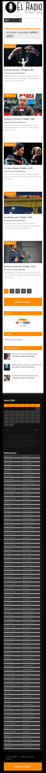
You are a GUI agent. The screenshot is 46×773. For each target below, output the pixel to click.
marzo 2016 (27, 646)
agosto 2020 (8, 735)
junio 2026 (7, 464)
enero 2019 (26, 514)
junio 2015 (26, 681)
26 (22, 421)
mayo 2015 (26, 685)
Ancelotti (7, 436)
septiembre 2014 (28, 716)
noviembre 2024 (9, 537)
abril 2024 (7, 565)
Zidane (19, 447)
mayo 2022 (8, 654)
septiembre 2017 (28, 576)
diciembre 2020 (9, 720)
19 (22, 418)
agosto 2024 (8, 549)
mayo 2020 (8, 747)
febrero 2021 (8, 712)
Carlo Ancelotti (9, 438)
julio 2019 (26, 491)
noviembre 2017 (28, 569)
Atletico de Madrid (16, 436)
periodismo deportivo (28, 443)
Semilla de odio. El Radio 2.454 (18, 217)
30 (6, 425)
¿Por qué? (23, 326)
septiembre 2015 (28, 669)
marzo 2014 (27, 739)
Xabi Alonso (13, 447)
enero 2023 (8, 623)
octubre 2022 (8, 634)
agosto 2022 (8, 642)
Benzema (34, 436)
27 (27, 421)
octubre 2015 (27, 665)
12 (22, 415)
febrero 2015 (27, 696)
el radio (13, 440)
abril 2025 (7, 518)
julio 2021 (7, 693)
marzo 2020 (27, 460)
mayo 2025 (8, 514)
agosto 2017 (26, 580)
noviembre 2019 (28, 475)
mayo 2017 (26, 592)
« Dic (7, 429)
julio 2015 (26, 677)
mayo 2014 (26, 731)
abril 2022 (7, 658)
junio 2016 (26, 634)
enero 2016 (26, 654)
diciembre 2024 (9, 534)
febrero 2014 (27, 743)
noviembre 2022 (9, 631)
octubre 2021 (8, 681)
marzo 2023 (8, 615)
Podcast (10, 46)
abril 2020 (26, 456)
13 (27, 415)
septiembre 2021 (10, 685)
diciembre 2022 (9, 627)
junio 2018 (26, 541)
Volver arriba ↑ (23, 301)
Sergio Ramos (31, 445)
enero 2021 (8, 716)
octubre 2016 (27, 619)
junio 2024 (7, 557)
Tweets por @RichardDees (13, 340)
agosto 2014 (26, 720)
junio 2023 (7, 603)
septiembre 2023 (10, 592)
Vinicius (6, 447)
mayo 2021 (8, 700)
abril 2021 (7, 704)
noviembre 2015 (28, 662)
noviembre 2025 (9, 491)
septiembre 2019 (28, 483)
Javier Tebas (11, 443)
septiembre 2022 (10, 638)
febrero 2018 (27, 557)
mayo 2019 (26, 499)
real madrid (8, 445)
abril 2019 (26, 503)
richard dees (16, 445)
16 (6, 418)
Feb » (37, 429)
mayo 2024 (8, 561)
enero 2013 (26, 747)
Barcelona (26, 436)
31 (11, 425)
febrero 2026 (8, 479)
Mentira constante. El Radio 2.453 (20, 266)
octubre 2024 (8, 541)
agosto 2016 (26, 627)
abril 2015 (26, 689)
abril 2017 (26, 596)
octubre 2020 (8, 728)
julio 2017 (26, 584)
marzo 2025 (8, 522)
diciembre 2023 (9, 580)
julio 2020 (7, 739)
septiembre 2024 (10, 545)
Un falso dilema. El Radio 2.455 (18, 168)
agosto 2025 (8, 503)
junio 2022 (7, 650)
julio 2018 (26, 537)
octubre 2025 (8, 495)
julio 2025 (7, 506)
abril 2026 (7, 472)
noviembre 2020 (9, 724)
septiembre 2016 (28, 623)
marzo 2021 (8, 708)
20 (27, 418)
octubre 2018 (27, 526)
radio (38, 443)
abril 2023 (7, 611)
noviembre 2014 (28, 708)
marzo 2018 (27, 553)
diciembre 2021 (9, 673)
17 (11, 418)
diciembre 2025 (9, 487)
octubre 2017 (27, 572)
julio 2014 (26, 724)
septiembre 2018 (28, 530)
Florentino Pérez (22, 440)
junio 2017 (26, 588)
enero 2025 (8, 530)
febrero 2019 (27, 510)
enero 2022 (8, 669)
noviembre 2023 (9, 584)
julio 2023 (7, 600)
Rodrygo (24, 445)
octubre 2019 (27, 479)
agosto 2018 (26, 534)
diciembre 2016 (28, 611)
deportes (7, 440)
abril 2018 (26, 549)
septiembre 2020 (10, 731)
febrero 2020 (27, 464)
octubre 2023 (8, 588)
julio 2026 (7, 460)
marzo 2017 (27, 600)
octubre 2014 (27, 712)
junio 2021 (7, 696)
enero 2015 (26, 700)
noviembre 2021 (9, 677)
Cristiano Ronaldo (28, 438)
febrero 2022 (8, 665)
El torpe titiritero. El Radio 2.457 (19, 70)
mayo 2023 (8, 607)
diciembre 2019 (28, 472)
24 (11, 421)
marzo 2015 (27, 693)
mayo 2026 (8, 468)
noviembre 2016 (28, 615)
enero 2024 (8, 576)
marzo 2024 (8, 569)
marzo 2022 (8, 662)
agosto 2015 (26, 673)
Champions (18, 438)
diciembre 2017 (28, 565)
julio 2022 (7, 646)
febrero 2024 (8, 572)
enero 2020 (26, 468)
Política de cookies (27, 757)
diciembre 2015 (28, 658)
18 (17, 418)
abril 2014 (26, 735)
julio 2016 (26, 631)
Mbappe (18, 443)
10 (11, 415)
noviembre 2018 (28, 522)
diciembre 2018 (28, 518)
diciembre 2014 (28, 704)
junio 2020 (7, 743)
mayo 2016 (26, 638)
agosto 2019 (26, 487)
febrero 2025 (8, 526)
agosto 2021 (8, 689)
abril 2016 (26, 642)
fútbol (30, 440)
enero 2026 (8, 483)
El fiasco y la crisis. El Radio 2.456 (19, 119)
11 (17, 415)
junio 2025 (7, 510)
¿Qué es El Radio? (11, 757)
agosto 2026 (8, 456)
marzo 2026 (8, 475)
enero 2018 (26, 561)
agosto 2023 (8, 596)
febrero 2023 (8, 619)
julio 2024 (7, 553)
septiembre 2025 (10, 499)
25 (17, 421)
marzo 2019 (27, 506)
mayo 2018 (26, 545)
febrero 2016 (27, 650)
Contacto (8, 759)
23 (6, 421)
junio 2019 (26, 495)
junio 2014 (26, 728)
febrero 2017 (27, 603)
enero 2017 (26, 607)
